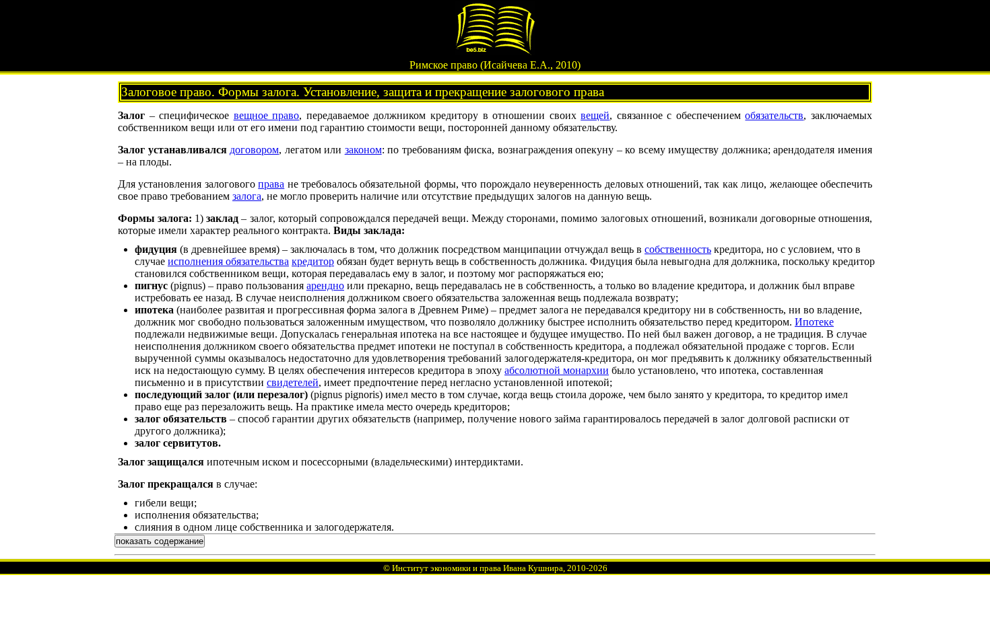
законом (363, 149)
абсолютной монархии (556, 370)
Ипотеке (814, 322)
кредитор (313, 261)
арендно (325, 285)
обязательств (774, 115)
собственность (678, 249)
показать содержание (159, 541)
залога (246, 196)
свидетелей (293, 382)
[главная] (495, 51)
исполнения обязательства (228, 261)
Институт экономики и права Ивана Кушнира (477, 568)
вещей (595, 115)
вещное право (267, 115)
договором (254, 149)
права (271, 184)
